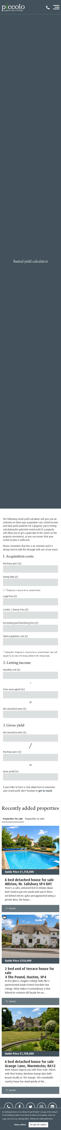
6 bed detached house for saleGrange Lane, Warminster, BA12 (30, 1064)
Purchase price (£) (12, 563)
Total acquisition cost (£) (15, 636)
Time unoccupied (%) (14, 689)
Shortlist (12, 908)
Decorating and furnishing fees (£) (20, 623)
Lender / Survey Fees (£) (15, 609)
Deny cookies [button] (20, 1125)
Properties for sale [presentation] (13, 818)
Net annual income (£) (14, 708)
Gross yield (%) (10, 771)
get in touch (45, 790)
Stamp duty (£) (10, 577)
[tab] (13, 819)
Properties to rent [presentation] (34, 818)
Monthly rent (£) (11, 669)
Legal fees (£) (10, 596)
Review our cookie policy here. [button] (41, 1119)
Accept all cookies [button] (38, 1125)
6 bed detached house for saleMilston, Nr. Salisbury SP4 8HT (29, 882)
